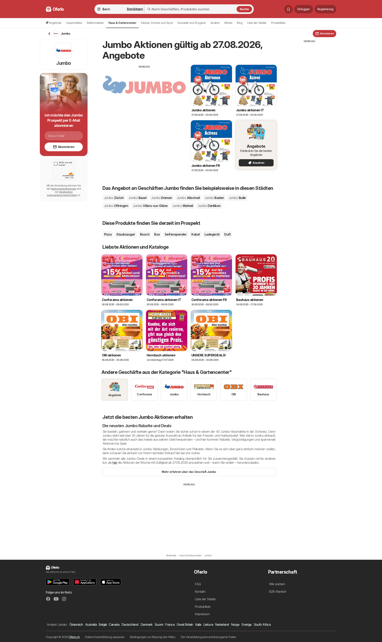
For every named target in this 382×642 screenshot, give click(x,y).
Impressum (202, 614)
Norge (235, 624)
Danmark (146, 624)
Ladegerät (212, 234)
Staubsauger (125, 234)
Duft (227, 234)
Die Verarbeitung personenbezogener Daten (208, 637)
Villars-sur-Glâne (150, 206)
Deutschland (129, 624)
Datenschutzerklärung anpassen (104, 637)
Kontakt (200, 592)
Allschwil (188, 198)
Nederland (222, 624)
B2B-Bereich (277, 592)
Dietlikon (209, 206)
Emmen (161, 198)
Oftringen (116, 206)
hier (114, 463)
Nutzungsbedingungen (63, 188)
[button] (57, 581)
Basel (137, 198)
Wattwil (182, 206)
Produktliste (278, 22)
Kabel (195, 234)
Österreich (76, 624)
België (103, 624)
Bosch (144, 234)
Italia (198, 624)
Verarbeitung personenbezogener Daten (62, 193)
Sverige (246, 624)
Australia (91, 624)
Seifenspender (176, 234)
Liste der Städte (256, 22)
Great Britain (185, 624)
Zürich (114, 198)
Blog (240, 22)
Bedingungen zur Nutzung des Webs (152, 637)
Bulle (237, 198)
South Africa (262, 624)
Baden (214, 198)
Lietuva (208, 624)
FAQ (198, 584)
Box (157, 234)
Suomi (159, 624)
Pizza (108, 234)
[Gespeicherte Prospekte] (288, 9)
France (170, 624)
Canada (114, 624)
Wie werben (277, 584)
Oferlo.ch (74, 637)
